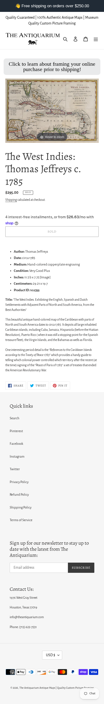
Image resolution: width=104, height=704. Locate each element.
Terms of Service (21, 520)
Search (14, 418)
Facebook (16, 443)
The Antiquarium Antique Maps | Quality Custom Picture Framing (56, 687)
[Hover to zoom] (52, 110)
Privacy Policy (19, 482)
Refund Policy (19, 494)
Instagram (17, 456)
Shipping (11, 200)
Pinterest (16, 431)
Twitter (15, 469)
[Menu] (96, 39)
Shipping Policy (20, 507)
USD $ (50, 655)
